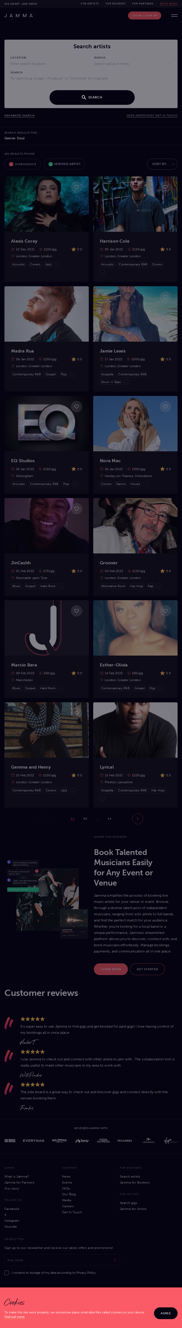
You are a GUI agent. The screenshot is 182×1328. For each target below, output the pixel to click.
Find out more (14, 1317)
